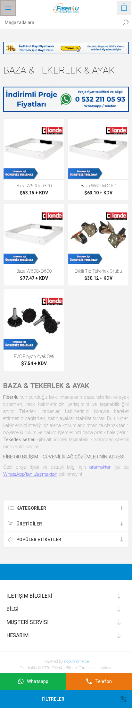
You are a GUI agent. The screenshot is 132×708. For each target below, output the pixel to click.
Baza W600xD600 (34, 271)
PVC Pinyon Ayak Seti (34, 356)
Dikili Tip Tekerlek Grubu (98, 271)
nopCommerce (76, 661)
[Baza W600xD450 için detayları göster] (98, 149)
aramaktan (100, 467)
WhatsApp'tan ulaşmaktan (30, 474)
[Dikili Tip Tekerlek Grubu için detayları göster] (98, 234)
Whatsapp (37, 681)
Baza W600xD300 (34, 185)
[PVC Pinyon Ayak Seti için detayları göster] (34, 319)
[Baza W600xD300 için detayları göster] (34, 149)
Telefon (103, 681)
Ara (125, 22)
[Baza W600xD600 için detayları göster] (34, 234)
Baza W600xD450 (98, 185)
